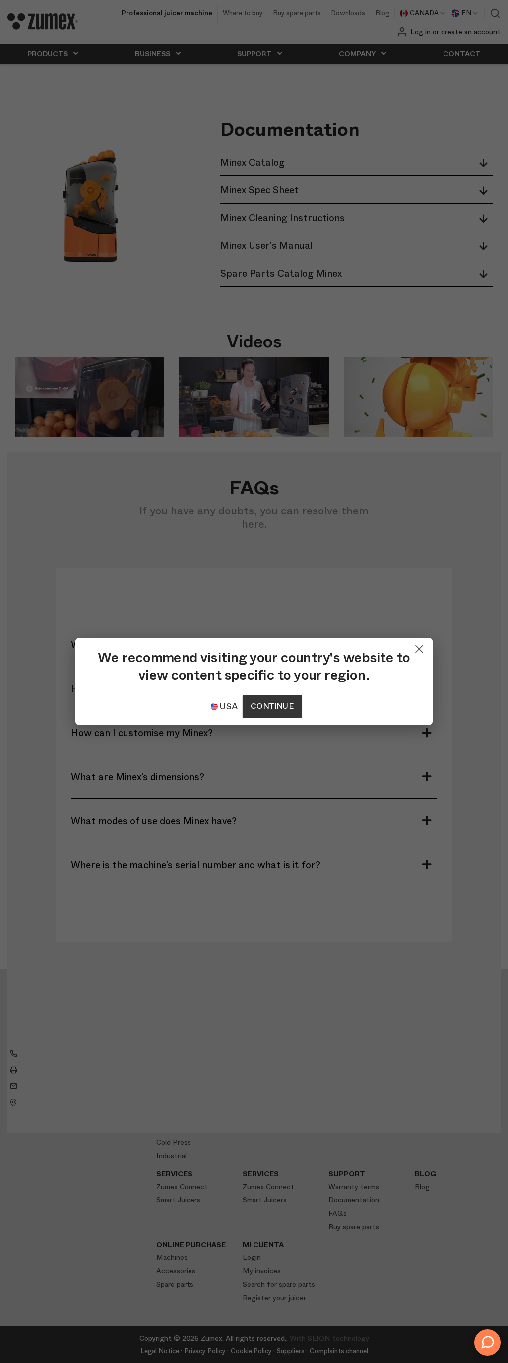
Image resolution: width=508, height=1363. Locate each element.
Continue (272, 706)
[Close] (419, 647)
